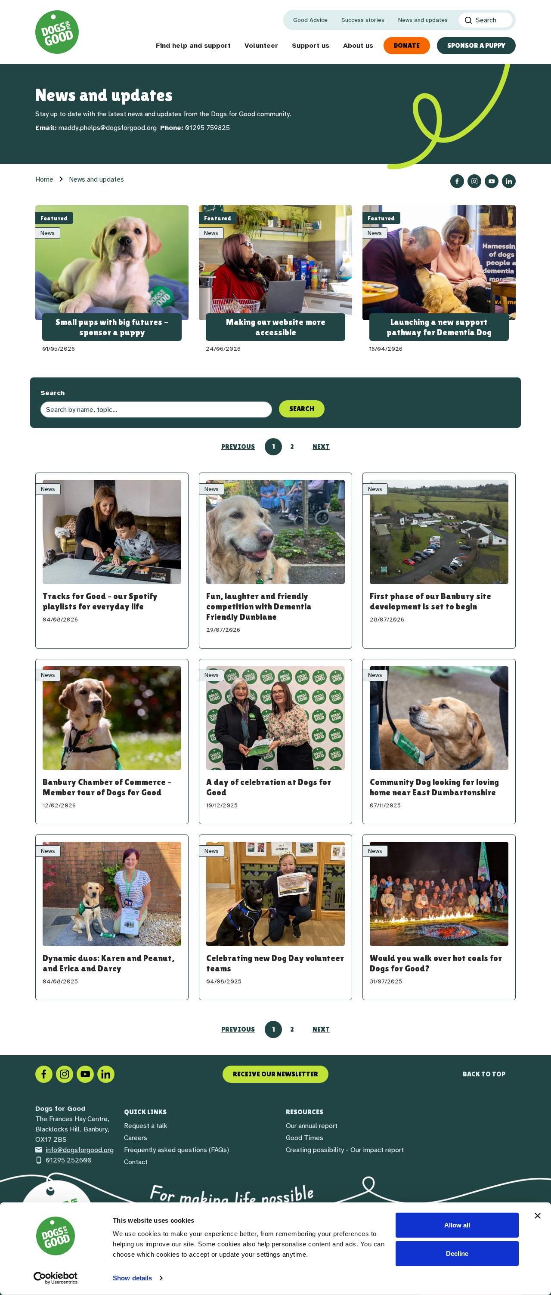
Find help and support (193, 45)
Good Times (304, 1138)
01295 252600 (69, 1160)
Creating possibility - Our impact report (345, 1150)
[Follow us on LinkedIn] (509, 181)
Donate (407, 45)
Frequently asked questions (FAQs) (176, 1150)
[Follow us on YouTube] (491, 181)
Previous (238, 446)
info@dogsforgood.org (80, 1150)
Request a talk (145, 1126)
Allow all (457, 1225)
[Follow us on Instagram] (474, 181)
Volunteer (261, 45)
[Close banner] (538, 1216)
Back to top (484, 1074)
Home (44, 179)
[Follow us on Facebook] (457, 181)
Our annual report (311, 1126)
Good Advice (310, 20)
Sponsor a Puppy (476, 45)
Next (321, 446)
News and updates (423, 20)
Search (52, 393)
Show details (132, 1278)
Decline (457, 1253)
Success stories (362, 20)
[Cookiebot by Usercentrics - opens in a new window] (55, 1278)
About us (358, 45)
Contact (136, 1162)
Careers (135, 1138)
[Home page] (57, 32)
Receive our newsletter (275, 1074)
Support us (310, 45)
